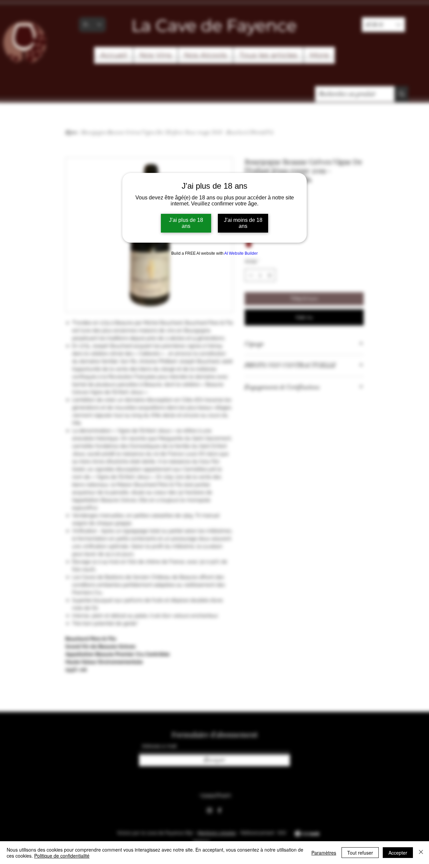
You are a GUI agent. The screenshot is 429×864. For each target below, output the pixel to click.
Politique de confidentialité (61, 855)
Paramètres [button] (323, 852)
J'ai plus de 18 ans (186, 223)
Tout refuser (360, 852)
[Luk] (421, 853)
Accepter (397, 852)
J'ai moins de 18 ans (243, 223)
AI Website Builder (241, 253)
